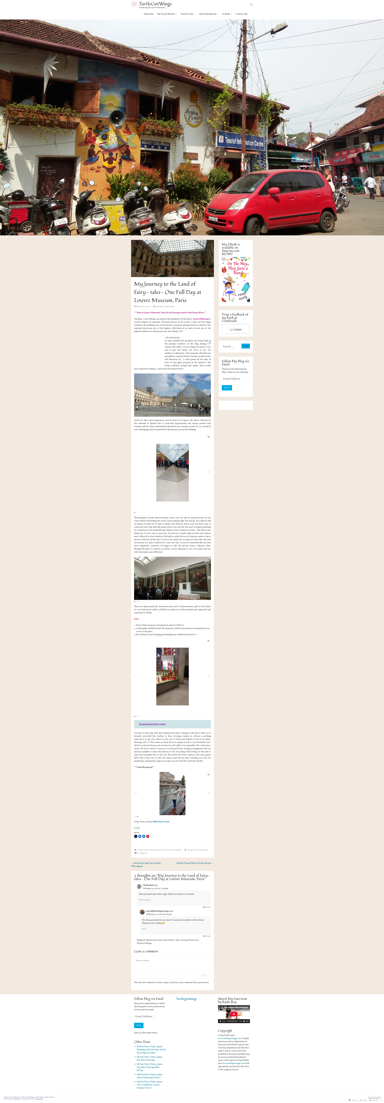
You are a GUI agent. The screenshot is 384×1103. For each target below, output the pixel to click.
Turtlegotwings (186, 999)
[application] (234, 1014)
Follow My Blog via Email (235, 363)
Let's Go (227, 388)
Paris (206, 850)
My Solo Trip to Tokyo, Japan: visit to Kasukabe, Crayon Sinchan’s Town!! (149, 1084)
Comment (204, 975)
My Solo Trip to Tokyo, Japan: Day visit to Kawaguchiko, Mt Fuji (149, 1067)
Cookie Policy (39, 1099)
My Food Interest (207, 14)
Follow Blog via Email (148, 999)
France (147, 850)
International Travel (158, 850)
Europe (140, 850)
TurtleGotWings (155, 4)
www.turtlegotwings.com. (230, 1038)
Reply (208, 907)
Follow (138, 1025)
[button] (135, 471)
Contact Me (242, 14)
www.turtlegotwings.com (233, 1063)
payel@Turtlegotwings (165, 306)
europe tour (192, 850)
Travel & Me (187, 14)
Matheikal (148, 885)
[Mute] (244, 1021)
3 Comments (142, 853)
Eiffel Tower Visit (161, 821)
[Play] (221, 1021)
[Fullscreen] (247, 1021)
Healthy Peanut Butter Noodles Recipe (195, 863)
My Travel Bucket (166, 14)
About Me (149, 14)
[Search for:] (232, 347)
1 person (147, 900)
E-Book (226, 14)
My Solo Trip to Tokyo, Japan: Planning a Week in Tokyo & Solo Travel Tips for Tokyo (151, 1049)
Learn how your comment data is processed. (189, 982)
